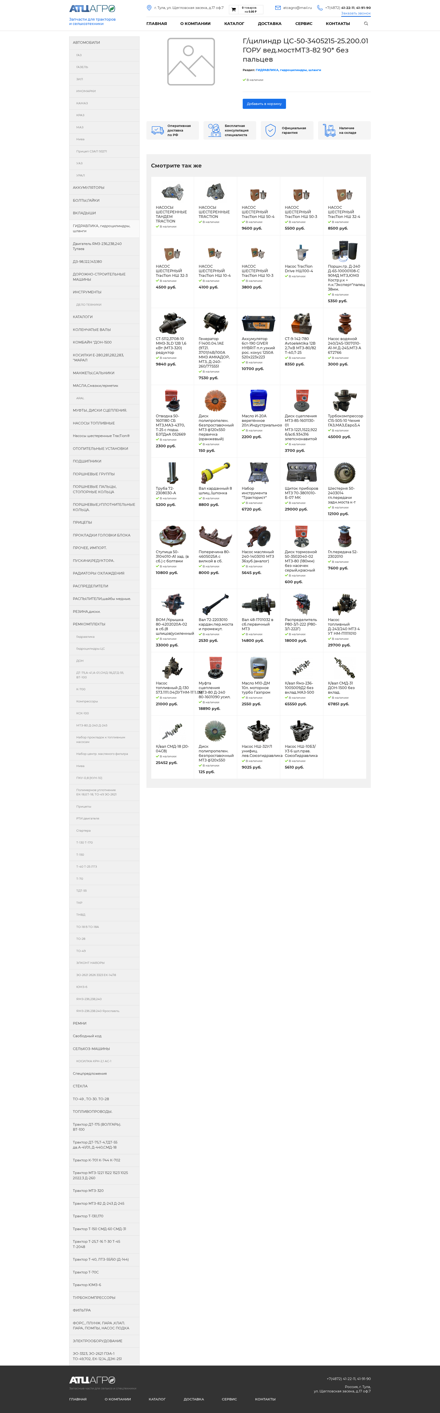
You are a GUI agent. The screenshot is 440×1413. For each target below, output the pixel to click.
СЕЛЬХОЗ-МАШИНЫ (91, 1049)
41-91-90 (364, 1379)
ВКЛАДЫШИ (84, 213)
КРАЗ (80, 115)
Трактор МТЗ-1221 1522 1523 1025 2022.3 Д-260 (100, 1175)
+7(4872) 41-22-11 (341, 1379)
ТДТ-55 (81, 890)
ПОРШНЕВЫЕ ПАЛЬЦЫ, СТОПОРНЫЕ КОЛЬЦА (94, 489)
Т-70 (79, 878)
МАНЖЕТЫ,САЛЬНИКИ (93, 373)
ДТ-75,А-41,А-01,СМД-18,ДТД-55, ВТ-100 (100, 675)
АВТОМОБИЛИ (86, 42)
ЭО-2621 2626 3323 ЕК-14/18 (96, 975)
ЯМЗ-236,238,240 (89, 999)
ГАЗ (79, 55)
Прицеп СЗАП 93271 (91, 151)
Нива (80, 139)
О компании (195, 23)
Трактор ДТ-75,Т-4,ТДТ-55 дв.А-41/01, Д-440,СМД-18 (95, 1145)
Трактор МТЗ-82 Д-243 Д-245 (98, 1203)
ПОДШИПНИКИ (87, 461)
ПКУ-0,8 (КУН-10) (89, 778)
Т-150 (80, 854)
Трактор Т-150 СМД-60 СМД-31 (99, 1229)
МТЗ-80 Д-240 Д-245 (91, 725)
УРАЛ (80, 175)
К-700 (80, 689)
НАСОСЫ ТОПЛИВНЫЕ (94, 423)
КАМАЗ (82, 103)
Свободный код (87, 1036)
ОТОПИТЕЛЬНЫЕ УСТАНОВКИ (100, 448)
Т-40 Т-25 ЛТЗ (86, 866)
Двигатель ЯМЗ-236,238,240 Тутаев (97, 246)
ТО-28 (80, 938)
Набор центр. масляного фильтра (102, 754)
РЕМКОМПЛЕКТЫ (89, 624)
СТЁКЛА (80, 1086)
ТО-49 (81, 951)
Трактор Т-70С (86, 1272)
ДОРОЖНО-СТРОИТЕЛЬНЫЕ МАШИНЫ (99, 277)
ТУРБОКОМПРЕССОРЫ (94, 1297)
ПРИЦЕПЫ (82, 522)
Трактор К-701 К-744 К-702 (96, 1160)
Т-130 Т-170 (84, 842)
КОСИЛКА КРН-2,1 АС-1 (93, 1061)
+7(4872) (340, 7)
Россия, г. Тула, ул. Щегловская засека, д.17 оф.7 (342, 1389)
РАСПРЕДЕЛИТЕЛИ (90, 586)
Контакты (338, 23)
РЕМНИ (79, 1023)
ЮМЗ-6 (81, 987)
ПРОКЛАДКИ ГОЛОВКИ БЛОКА (101, 535)
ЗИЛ (79, 79)
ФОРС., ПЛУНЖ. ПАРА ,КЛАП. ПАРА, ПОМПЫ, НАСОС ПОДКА (101, 1326)
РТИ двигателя (87, 818)
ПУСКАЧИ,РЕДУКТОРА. (93, 560)
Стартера (83, 830)
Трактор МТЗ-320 (88, 1190)
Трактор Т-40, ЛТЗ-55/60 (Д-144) (101, 1259)
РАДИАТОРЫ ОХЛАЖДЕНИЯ (98, 573)
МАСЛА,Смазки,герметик (95, 385)
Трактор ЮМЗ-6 (87, 1285)
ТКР (79, 902)
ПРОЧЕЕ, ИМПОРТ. (90, 548)
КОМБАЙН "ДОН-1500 (92, 342)
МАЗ (79, 127)
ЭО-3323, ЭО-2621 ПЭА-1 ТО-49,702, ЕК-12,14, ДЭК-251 (97, 1356)
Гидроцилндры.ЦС (90, 648)
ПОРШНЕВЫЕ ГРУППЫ (94, 474)
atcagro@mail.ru (297, 8)
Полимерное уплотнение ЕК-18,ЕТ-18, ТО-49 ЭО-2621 (96, 792)
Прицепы (83, 806)
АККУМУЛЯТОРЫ (88, 187)
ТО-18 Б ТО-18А (87, 927)
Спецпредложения (90, 1073)
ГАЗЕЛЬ (82, 67)
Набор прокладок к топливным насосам (100, 739)
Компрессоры (87, 701)
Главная (156, 23)
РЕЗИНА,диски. (86, 611)
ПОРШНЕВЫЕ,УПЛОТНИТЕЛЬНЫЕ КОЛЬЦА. (104, 507)
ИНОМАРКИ (86, 91)
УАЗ (79, 163)
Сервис (303, 23)
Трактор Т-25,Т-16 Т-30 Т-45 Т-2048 (96, 1244)
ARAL (80, 398)
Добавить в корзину (264, 104)
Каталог (234, 23)
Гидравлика (85, 636)
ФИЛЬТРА (82, 1310)
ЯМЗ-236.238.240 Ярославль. (98, 1011)
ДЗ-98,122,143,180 (87, 261)
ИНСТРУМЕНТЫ (87, 292)
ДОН (80, 661)
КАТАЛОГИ (83, 317)
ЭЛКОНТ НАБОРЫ (90, 963)
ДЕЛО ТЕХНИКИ (89, 304)
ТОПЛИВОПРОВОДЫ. (92, 1111)
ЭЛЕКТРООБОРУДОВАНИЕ (97, 1341)
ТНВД (80, 914)
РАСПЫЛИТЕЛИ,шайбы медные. (102, 599)
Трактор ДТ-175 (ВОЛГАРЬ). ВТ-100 (97, 1127)
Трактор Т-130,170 (88, 1216)
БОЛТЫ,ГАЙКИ (86, 200)
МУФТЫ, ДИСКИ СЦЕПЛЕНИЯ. (100, 410)
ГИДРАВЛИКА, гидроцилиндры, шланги (101, 228)
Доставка (270, 23)
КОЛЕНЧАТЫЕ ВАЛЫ (92, 329)
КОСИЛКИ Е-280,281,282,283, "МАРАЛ (98, 358)
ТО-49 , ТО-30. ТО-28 (91, 1099)
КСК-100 (82, 713)
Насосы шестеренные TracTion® (101, 436)
